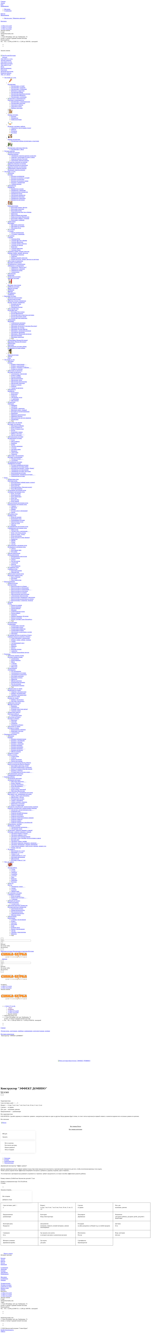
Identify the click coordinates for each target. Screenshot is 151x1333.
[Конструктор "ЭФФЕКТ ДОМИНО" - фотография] (74, 1061)
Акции (3, 1259)
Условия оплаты (5, 1283)
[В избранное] (2, 1095)
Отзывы (6, 1159)
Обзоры (3, 1289)
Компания (4, 1264)
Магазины (7, 9)
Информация (4, 1274)
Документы (4, 1272)
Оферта (3, 1331)
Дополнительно (9, 1163)
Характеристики (9, 1161)
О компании (8, 10)
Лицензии (4, 1269)
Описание (7, 1158)
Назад (10, 1007)
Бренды (3, 1261)
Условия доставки (6, 1285)
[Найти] (2, 949)
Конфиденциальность (7, 1330)
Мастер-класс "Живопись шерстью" (15, 18)
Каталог (3, 1258)
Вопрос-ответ (5, 1288)
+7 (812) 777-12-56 (6, 26)
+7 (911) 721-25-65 (6, 29)
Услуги (3, 1263)
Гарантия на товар (6, 1286)
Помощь (3, 1280)
